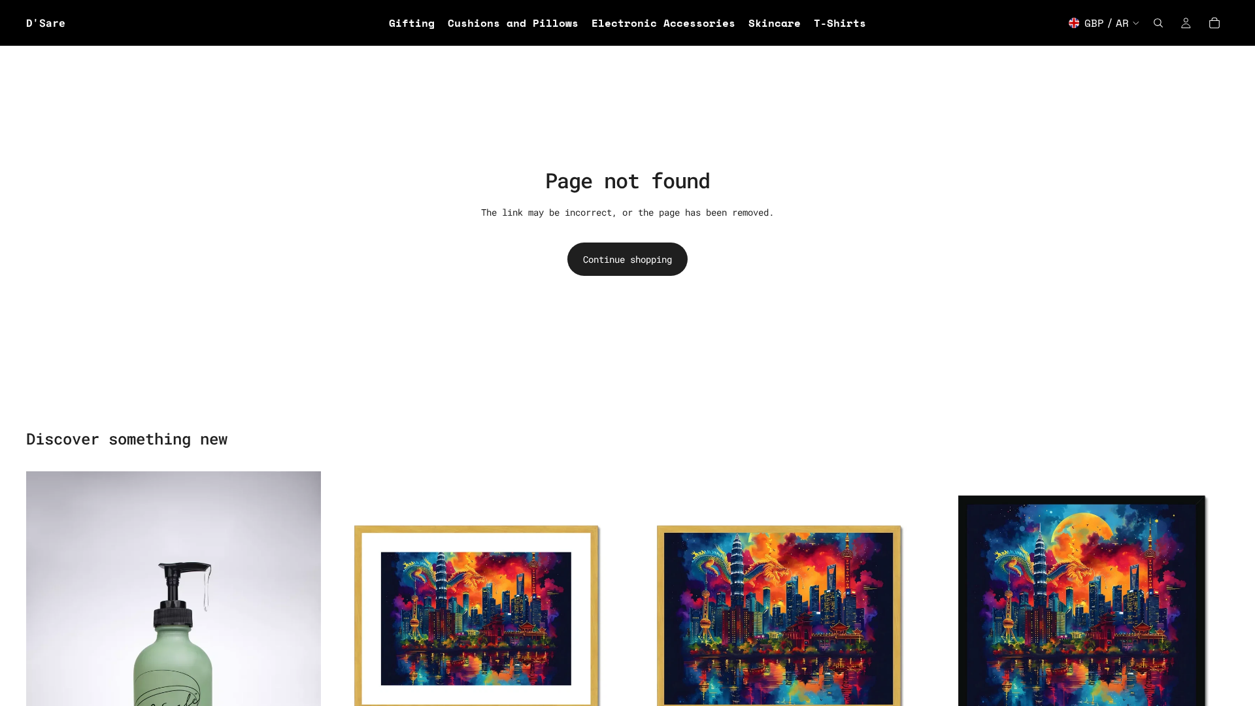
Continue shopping (627, 259)
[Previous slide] (348, 618)
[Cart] (1214, 22)
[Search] (1158, 22)
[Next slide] (604, 618)
